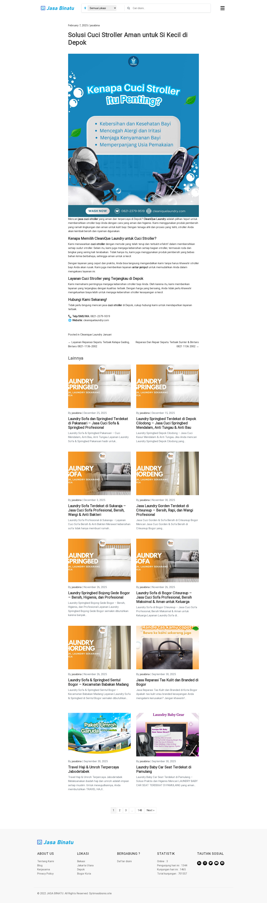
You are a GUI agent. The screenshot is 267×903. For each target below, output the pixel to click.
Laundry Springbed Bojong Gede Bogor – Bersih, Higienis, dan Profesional (99, 595)
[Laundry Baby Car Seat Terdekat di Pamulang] (167, 734)
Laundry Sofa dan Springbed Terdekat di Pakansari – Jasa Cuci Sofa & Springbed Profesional (98, 423)
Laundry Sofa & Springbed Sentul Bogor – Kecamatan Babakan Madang (98, 682)
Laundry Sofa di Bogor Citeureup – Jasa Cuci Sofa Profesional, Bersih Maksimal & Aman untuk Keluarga (164, 597)
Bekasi (81, 861)
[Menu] (222, 8)
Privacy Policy (45, 873)
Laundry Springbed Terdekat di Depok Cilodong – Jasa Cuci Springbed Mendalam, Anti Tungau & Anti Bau (166, 423)
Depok (81, 869)
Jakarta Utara (85, 865)
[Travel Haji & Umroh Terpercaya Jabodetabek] (99, 734)
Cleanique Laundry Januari (96, 334)
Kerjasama (43, 869)
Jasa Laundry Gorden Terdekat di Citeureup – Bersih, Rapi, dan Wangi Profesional (164, 510)
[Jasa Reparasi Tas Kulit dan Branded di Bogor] (167, 647)
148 (140, 810)
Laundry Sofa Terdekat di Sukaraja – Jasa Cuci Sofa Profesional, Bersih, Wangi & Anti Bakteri (97, 510)
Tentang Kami (45, 861)
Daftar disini (124, 861)
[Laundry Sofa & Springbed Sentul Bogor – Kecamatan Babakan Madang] (99, 647)
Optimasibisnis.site (100, 893)
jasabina (95, 25)
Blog (40, 865)
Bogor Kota (84, 873)
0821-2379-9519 (100, 316)
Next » (150, 810)
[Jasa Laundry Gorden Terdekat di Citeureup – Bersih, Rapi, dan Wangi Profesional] (167, 473)
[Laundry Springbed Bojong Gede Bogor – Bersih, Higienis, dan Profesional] (99, 560)
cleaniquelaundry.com (96, 320)
